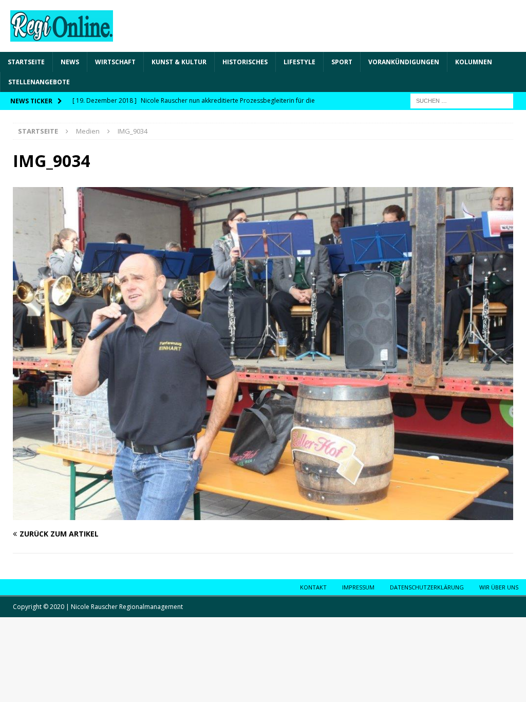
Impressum (358, 587)
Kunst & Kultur (179, 62)
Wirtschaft (115, 62)
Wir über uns (498, 587)
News (70, 62)
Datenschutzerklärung (427, 587)
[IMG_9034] (263, 514)
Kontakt (313, 587)
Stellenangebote (39, 82)
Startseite (26, 62)
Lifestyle (299, 62)
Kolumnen (473, 62)
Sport (341, 62)
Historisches (245, 62)
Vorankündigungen (403, 62)
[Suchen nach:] (461, 100)
